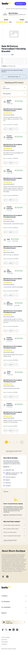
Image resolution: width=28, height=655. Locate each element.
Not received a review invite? (14, 451)
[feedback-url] (7, 113)
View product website (8, 114)
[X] (6, 630)
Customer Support (10, 477)
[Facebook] (2, 630)
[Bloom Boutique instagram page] (7, 577)
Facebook (8, 482)
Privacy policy (4, 639)
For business (19, 3)
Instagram (8, 485)
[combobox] (14, 87)
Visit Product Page (13, 76)
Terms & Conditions (5, 637)
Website (7, 480)
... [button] (13, 442)
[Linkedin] (13, 630)
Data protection (4, 641)
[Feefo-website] (6, 3)
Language (8, 621)
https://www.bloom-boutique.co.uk (17, 14)
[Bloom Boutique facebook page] (3, 577)
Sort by (4, 86)
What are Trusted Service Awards (12, 515)
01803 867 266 (9, 470)
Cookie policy (4, 644)
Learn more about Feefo (10, 540)
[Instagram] (17, 630)
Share (10, 128)
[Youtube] (10, 630)
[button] (14, 87)
